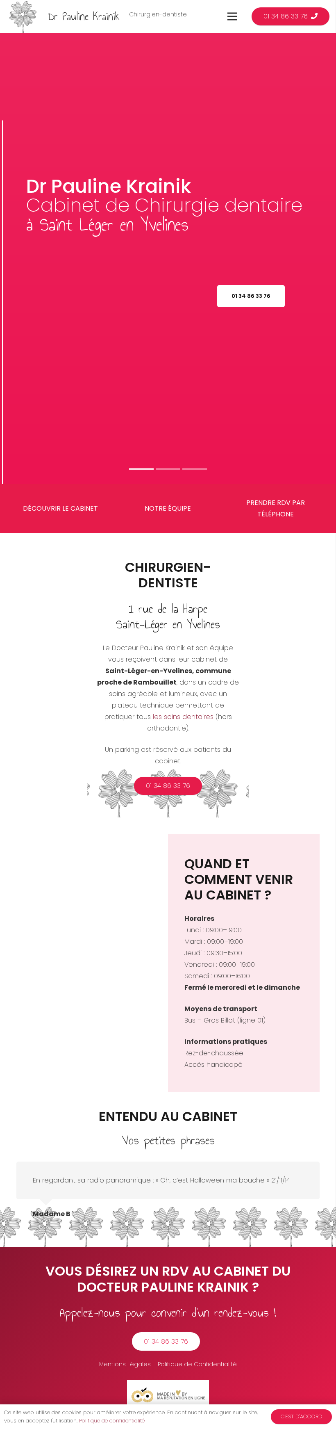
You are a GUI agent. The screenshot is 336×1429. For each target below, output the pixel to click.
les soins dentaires (183, 716)
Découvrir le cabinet (60, 508)
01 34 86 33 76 (251, 296)
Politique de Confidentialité (197, 1364)
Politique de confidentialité (112, 1420)
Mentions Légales (125, 1364)
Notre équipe (168, 508)
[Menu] (232, 16)
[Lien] (23, 16)
